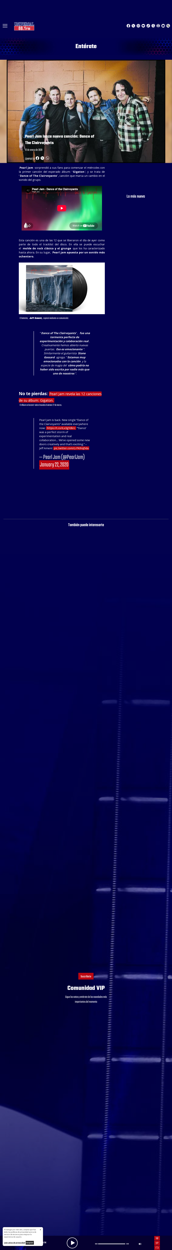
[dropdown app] (158, 26)
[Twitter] (133, 25)
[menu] (5, 27)
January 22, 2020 (54, 465)
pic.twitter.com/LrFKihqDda (71, 448)
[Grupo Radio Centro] (153, 25)
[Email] (163, 25)
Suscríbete (86, 976)
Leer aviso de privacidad (14, 1243)
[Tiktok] (148, 25)
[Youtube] (143, 25)
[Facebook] (128, 25)
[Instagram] (138, 25)
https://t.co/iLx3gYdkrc (61, 428)
